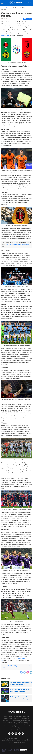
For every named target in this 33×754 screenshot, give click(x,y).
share (30, 18)
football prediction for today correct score (17, 244)
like (26, 18)
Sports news (9, 7)
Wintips (2, 7)
